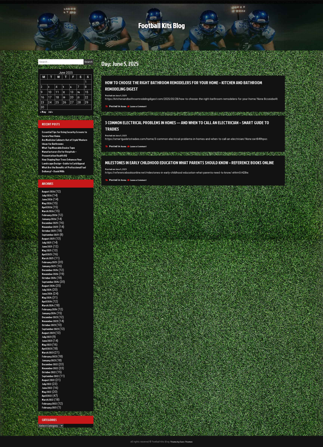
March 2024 (48, 305)
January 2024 (49, 313)
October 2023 (49, 325)
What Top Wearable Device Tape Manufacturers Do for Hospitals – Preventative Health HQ (59, 151)
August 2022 (48, 380)
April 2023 (47, 348)
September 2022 (50, 376)
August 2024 (48, 285)
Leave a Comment (138, 106)
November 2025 (50, 227)
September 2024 (50, 282)
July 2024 (47, 289)
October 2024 (49, 278)
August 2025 (48, 238)
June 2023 (47, 340)
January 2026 (49, 219)
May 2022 (46, 392)
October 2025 (49, 230)
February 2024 (49, 309)
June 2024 (47, 293)
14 (78, 92)
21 (78, 97)
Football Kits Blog (161, 25)
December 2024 (50, 270)
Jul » (50, 112)
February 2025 (49, 262)
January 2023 (49, 360)
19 (64, 97)
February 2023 (49, 356)
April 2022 (47, 395)
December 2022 (50, 364)
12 (64, 92)
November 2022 (50, 368)
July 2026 (47, 195)
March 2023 (47, 352)
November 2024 (50, 274)
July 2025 (47, 242)
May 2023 (46, 344)
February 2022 (49, 403)
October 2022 (49, 372)
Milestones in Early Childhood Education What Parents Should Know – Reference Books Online (189, 162)
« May (43, 112)
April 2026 (47, 207)
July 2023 (46, 337)
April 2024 (47, 301)
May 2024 (47, 297)
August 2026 (48, 191)
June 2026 (47, 199)
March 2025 (48, 258)
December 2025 (50, 223)
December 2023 (50, 317)
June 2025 (47, 246)
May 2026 (47, 203)
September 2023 (50, 329)
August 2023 (48, 333)
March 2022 (47, 399)
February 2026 (49, 215)
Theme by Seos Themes (181, 441)
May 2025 (47, 250)
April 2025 (47, 254)
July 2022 (46, 384)
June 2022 (47, 388)
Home (123, 106)
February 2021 (49, 407)
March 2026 (48, 211)
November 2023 (50, 321)
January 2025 (49, 266)
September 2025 (50, 234)
